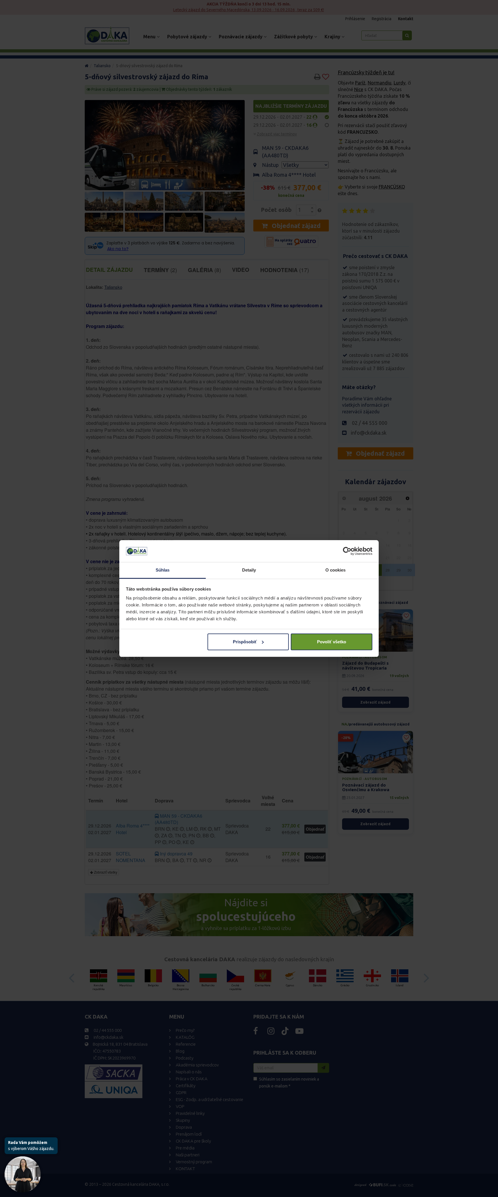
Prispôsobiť (245, 641)
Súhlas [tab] (163, 570)
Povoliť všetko (331, 641)
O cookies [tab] (335, 570)
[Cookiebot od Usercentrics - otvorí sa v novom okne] (347, 551)
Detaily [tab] (249, 570)
